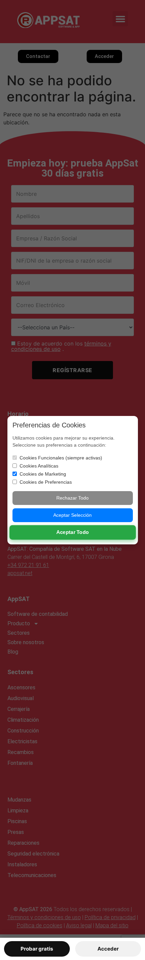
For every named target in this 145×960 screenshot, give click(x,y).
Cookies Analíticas (39, 465)
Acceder (108, 949)
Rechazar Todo (72, 498)
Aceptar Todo (72, 532)
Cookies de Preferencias (46, 482)
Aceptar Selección (72, 515)
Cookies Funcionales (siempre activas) (61, 457)
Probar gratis (37, 949)
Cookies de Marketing (43, 474)
